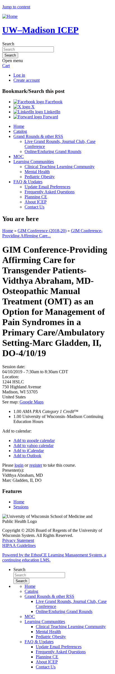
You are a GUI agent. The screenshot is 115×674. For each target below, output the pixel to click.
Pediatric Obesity (40, 176)
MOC (18, 156)
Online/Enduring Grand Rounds (53, 151)
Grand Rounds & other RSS (38, 136)
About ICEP (36, 201)
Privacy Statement (18, 540)
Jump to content (16, 6)
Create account (26, 80)
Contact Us (34, 207)
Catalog (20, 131)
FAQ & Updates (27, 181)
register (35, 465)
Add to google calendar (34, 440)
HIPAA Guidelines (19, 545)
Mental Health (37, 171)
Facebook (53, 101)
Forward (50, 116)
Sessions (20, 506)
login (19, 465)
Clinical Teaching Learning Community (60, 166)
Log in (19, 75)
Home (18, 126)
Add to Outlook (27, 455)
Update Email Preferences (47, 186)
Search (8, 43)
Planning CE (36, 196)
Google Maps (32, 402)
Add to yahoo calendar (33, 445)
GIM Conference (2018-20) (42, 230)
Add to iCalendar (28, 450)
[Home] (10, 16)
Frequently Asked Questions (50, 191)
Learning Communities (33, 161)
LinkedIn (51, 111)
